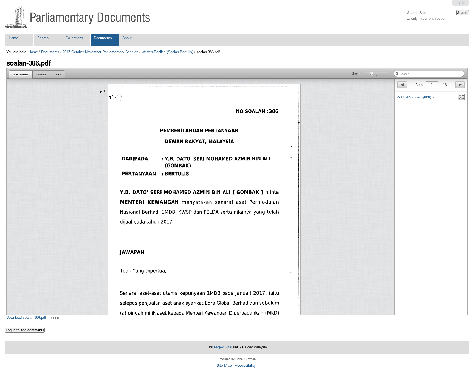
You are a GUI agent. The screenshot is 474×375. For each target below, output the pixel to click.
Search (43, 38)
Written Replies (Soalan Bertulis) (167, 52)
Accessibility (245, 365)
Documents (103, 38)
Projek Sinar (223, 347)
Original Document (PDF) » (415, 97)
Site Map (224, 365)
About (127, 38)
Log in (460, 3)
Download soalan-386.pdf (26, 317)
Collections (74, 38)
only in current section (428, 18)
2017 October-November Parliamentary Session (100, 52)
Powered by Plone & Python (237, 358)
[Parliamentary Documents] (77, 17)
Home (13, 38)
